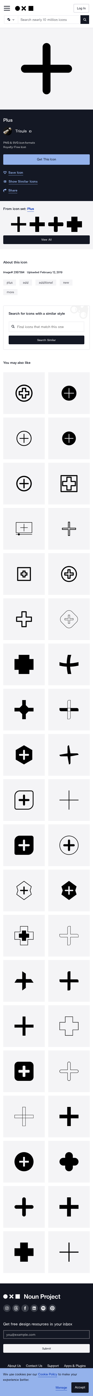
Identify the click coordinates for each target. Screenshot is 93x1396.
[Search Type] (11, 19)
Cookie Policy (47, 1374)
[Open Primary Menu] (7, 8)
